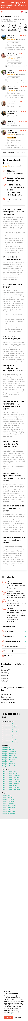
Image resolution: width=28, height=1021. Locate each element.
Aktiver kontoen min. (7, 7)
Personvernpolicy (8, 1014)
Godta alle (8, 1017)
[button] (14, 631)
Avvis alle (18, 1017)
